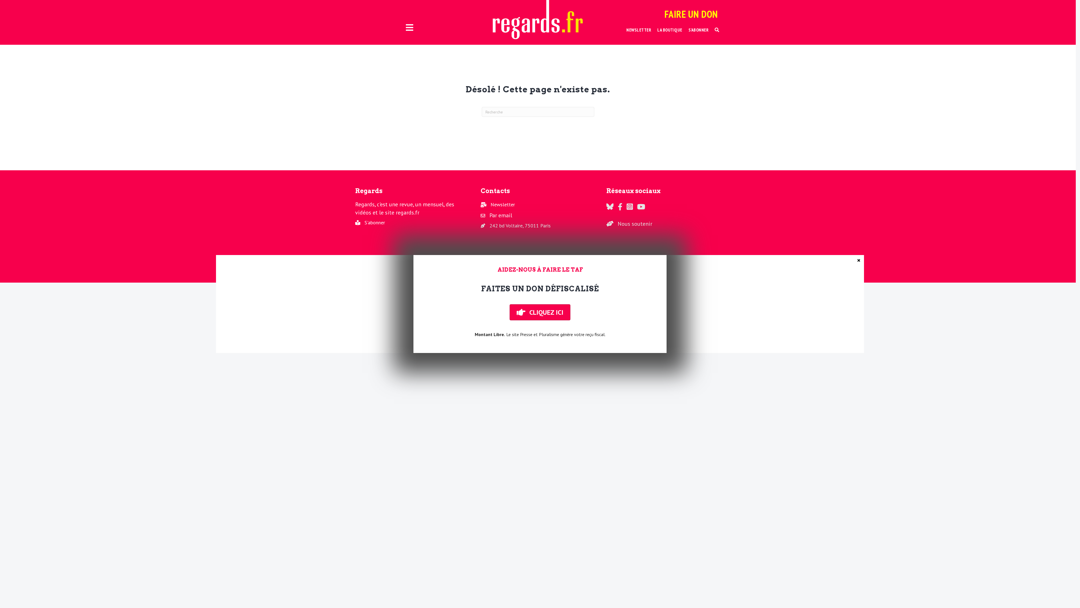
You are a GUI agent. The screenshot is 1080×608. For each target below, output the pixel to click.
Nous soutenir (635, 223)
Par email (500, 215)
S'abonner (374, 222)
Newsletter (502, 204)
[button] (717, 29)
